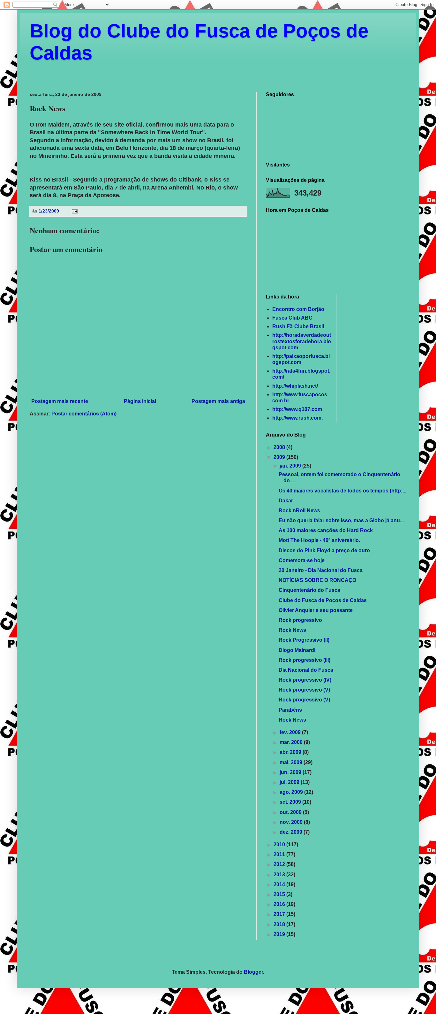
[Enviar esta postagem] (74, 210)
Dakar (286, 500)
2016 (280, 904)
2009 (280, 457)
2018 (280, 924)
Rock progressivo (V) (304, 690)
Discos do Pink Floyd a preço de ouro (324, 550)
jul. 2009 (290, 782)
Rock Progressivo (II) (304, 640)
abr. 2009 (291, 752)
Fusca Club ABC (292, 318)
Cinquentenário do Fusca (309, 590)
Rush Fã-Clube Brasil (298, 326)
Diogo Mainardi (297, 650)
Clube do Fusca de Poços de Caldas (323, 600)
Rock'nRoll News (299, 510)
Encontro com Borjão (298, 309)
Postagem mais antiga (218, 401)
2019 (280, 934)
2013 (280, 874)
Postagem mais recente (59, 401)
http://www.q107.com (297, 409)
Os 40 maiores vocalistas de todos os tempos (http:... (342, 490)
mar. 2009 (292, 742)
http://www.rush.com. (297, 418)
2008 (280, 447)
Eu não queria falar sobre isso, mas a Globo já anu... (341, 520)
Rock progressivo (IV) (305, 680)
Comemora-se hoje (302, 560)
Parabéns (290, 710)
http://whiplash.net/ (295, 386)
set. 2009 (291, 802)
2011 (280, 854)
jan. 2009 (291, 465)
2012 (280, 864)
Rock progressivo (300, 620)
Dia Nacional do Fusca (306, 670)
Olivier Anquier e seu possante (316, 610)
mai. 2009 (292, 762)
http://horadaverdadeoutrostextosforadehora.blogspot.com (301, 341)
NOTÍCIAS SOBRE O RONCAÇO (317, 580)
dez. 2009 (292, 832)
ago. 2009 (292, 792)
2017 (280, 914)
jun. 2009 (291, 772)
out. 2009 (291, 812)
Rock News (292, 630)
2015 (280, 894)
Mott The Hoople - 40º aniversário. (319, 540)
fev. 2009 (291, 732)
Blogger (253, 972)
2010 (280, 844)
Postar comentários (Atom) (84, 413)
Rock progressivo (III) (304, 660)
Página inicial (140, 401)
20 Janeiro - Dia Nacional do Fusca (321, 570)
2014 (280, 884)
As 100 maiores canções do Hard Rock (326, 530)
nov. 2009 (292, 822)
